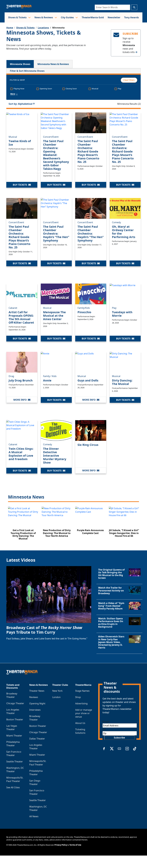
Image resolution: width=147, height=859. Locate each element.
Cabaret (13, 307)
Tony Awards (131, 17)
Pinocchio (84, 312)
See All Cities (13, 787)
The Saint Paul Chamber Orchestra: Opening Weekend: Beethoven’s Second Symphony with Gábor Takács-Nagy (56, 155)
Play (114, 307)
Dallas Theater (37, 738)
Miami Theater (14, 735)
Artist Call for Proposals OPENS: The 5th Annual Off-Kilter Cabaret (21, 317)
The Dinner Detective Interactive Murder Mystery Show (54, 455)
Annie (47, 380)
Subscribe (119, 737)
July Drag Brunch (21, 380)
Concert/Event (51, 136)
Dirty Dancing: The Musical (122, 382)
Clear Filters (129, 80)
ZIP (104, 729)
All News (33, 816)
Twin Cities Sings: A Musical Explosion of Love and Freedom (21, 454)
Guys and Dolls (88, 380)
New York (57, 690)
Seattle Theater (14, 761)
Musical (13, 136)
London (56, 697)
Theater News (36, 690)
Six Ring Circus (88, 445)
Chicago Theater (15, 703)
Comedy (116, 222)
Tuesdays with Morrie (122, 314)
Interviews (35, 709)
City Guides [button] (67, 17)
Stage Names (82, 690)
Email (106, 721)
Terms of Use (75, 845)
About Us (80, 723)
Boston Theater (14, 719)
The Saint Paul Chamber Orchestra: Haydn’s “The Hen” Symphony (56, 233)
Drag (11, 376)
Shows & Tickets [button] (17, 17)
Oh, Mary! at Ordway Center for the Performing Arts (123, 232)
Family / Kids (50, 376)
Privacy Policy (60, 845)
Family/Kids (84, 307)
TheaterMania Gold (93, 17)
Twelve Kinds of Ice (20, 142)
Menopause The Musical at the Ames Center (54, 315)
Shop (78, 697)
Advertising (81, 703)
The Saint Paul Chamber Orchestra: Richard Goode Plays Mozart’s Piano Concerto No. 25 (88, 151)
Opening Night (37, 703)
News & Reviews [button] (44, 17)
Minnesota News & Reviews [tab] (53, 64)
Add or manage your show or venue (83, 713)
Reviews (33, 697)
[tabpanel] (73, 305)
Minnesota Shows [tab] (20, 64)
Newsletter (114, 17)
